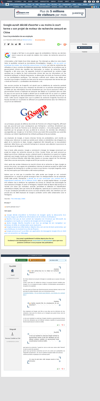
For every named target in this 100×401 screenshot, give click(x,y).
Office (79, 4)
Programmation (67, 4)
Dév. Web (54, 4)
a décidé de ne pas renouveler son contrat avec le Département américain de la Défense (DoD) (35, 180)
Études (60, 1)
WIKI (66, 6)
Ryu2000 (12, 266)
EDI (60, 4)
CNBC (23, 199)
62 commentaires (40, 40)
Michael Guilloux (27, 40)
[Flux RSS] (92, 7)
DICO (70, 6)
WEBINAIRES (28, 6)
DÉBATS (61, 6)
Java (48, 4)
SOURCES (54, 6)
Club (72, 1)
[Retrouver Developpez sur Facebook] (96, 7)
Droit (67, 1)
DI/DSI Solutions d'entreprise (18, 4)
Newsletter (44, 1)
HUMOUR (76, 6)
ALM (37, 4)
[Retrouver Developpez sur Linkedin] (98, 7)
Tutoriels (17, 1)
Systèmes (92, 4)
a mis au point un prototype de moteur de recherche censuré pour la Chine (35, 64)
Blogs (30, 1)
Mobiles (85, 4)
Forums (9, 1)
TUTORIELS (16, 6)
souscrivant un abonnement (42, 241)
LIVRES (35, 6)
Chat (36, 1)
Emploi (53, 1)
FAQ (24, 1)
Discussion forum (85, 47)
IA (33, 4)
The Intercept (16, 199)
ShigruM (13, 329)
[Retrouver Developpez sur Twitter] (94, 7)
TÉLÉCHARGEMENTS (44, 6)
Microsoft (42, 4)
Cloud (29, 4)
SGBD (74, 4)
